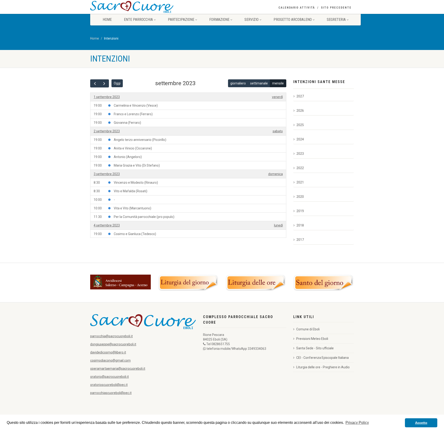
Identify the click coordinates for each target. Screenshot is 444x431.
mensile (278, 83)
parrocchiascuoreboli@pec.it (111, 393)
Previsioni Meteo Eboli (312, 339)
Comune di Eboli (308, 329)
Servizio (251, 19)
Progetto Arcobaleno (293, 19)
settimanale (259, 83)
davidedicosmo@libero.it (108, 352)
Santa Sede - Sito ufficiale (315, 348)
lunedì (278, 225)
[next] (104, 83)
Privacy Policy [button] (357, 423)
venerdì (277, 97)
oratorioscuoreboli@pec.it (109, 385)
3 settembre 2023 (107, 174)
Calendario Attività (296, 7)
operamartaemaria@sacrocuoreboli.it (117, 368)
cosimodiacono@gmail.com (110, 360)
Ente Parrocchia (138, 19)
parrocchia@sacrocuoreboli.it (111, 336)
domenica (275, 174)
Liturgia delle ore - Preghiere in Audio (323, 367)
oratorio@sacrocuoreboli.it (109, 376)
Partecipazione (181, 19)
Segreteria (336, 19)
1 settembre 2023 (107, 97)
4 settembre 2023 (107, 225)
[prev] (95, 83)
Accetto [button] (421, 423)
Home (107, 19)
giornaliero (238, 83)
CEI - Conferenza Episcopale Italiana (322, 358)
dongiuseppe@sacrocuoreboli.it (113, 344)
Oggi (117, 83)
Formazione (219, 19)
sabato (278, 131)
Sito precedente (336, 7)
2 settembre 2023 (107, 131)
